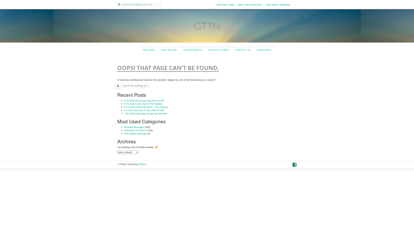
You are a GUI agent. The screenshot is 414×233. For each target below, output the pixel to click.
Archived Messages (134, 127)
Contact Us (242, 49)
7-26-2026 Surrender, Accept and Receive (145, 113)
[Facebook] (295, 165)
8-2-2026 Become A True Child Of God (144, 110)
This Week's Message (135, 133)
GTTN (207, 26)
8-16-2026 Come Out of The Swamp (143, 103)
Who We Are (169, 49)
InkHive (142, 164)
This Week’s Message (278, 4)
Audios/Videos (192, 49)
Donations (264, 49)
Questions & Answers (135, 130)
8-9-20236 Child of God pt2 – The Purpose (146, 107)
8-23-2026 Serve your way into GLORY (144, 100)
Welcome (149, 49)
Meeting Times (225, 4)
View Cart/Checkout (250, 4)
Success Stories (218, 49)
